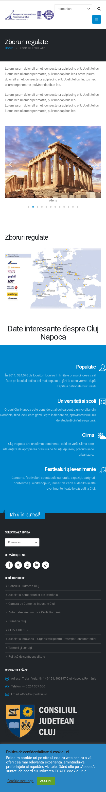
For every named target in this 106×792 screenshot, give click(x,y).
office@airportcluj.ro (33, 694)
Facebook (9, 565)
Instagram (27, 565)
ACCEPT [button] (46, 781)
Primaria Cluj (17, 621)
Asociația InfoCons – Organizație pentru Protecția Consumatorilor (52, 639)
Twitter (18, 565)
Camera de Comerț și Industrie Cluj (31, 604)
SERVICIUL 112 (18, 630)
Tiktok (45, 565)
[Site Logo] (29, 15)
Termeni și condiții (20, 648)
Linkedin (36, 565)
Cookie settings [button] (20, 781)
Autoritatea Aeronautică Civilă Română (34, 612)
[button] (99, 9)
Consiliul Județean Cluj (23, 586)
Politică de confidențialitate (26, 656)
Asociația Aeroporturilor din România (33, 595)
